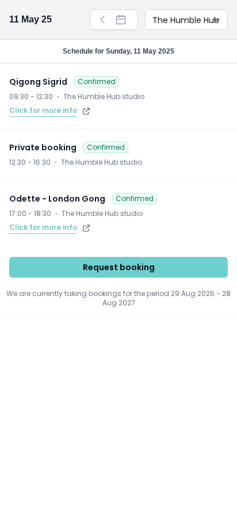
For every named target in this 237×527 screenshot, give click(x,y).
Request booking (119, 267)
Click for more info (43, 110)
